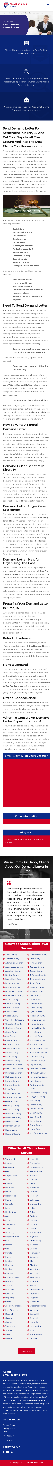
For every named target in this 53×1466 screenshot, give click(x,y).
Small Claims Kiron (16, 13)
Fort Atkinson (11, 1310)
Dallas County (11, 1052)
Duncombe (35, 1204)
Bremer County (12, 987)
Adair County (11, 955)
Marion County (37, 1024)
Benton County (12, 975)
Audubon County (13, 971)
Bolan (8, 1192)
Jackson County (37, 967)
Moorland (34, 1187)
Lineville (33, 1249)
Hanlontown (11, 1212)
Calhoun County (12, 1003)
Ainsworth (34, 1302)
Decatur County (12, 1060)
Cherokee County (13, 1024)
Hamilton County (13, 1113)
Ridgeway (9, 1297)
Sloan (7, 1228)
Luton (8, 1257)
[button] (23, 934)
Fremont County (13, 1097)
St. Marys (34, 1310)
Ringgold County (37, 1096)
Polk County (35, 1081)
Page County (36, 1065)
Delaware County (13, 1065)
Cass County (11, 1012)
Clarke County (11, 1032)
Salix (7, 1240)
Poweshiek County (38, 1092)
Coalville (34, 1220)
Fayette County (12, 1085)
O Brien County (37, 1056)
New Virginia (35, 1326)
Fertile (8, 1220)
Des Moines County (14, 1069)
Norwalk (34, 1322)
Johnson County (37, 979)
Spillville (9, 1293)
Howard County (12, 1134)
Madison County (37, 1016)
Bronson (9, 1281)
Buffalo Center (37, 1167)
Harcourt (34, 1196)
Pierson (8, 1245)
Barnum (34, 1192)
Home (5, 13)
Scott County (36, 1105)
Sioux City (9, 1232)
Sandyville (34, 1318)
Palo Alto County (37, 1069)
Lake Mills (34, 1159)
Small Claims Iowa (35, 1463)
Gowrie (33, 1228)
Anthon (8, 1285)
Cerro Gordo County (14, 1020)
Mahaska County (37, 1020)
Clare (32, 1183)
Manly (8, 1200)
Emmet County (12, 1081)
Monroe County (37, 1044)
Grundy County (12, 1105)
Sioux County (36, 1113)
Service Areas (9, 1425)
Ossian (8, 1302)
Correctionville (12, 1277)
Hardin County (12, 1122)
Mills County (35, 1032)
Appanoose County (14, 967)
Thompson (10, 1326)
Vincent (33, 1179)
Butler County (11, 999)
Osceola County (37, 1060)
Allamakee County (14, 963)
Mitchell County (37, 1036)
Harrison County (12, 1126)
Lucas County (36, 1007)
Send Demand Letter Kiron (34, 13)
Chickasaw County (13, 1028)
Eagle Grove (11, 1175)
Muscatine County (38, 1052)
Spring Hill (34, 1314)
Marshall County (37, 1028)
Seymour (34, 1236)
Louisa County (36, 1003)
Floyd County (11, 1089)
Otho (32, 1212)
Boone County (12, 983)
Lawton (8, 1261)
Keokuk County (37, 987)
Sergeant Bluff (12, 1236)
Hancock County (13, 1117)
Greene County (12, 1101)
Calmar (8, 1322)
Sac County (35, 1100)
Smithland (10, 1224)
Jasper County (36, 971)
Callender (34, 1200)
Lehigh (33, 1208)
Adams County (12, 959)
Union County (36, 1129)
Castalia (8, 1318)
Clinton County (12, 1044)
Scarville (9, 1330)
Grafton (8, 1216)
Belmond (9, 1187)
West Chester (36, 1269)
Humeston (35, 1253)
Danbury (9, 1269)
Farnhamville (36, 1171)
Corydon (34, 1257)
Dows (8, 1179)
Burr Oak (9, 1289)
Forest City (35, 1163)
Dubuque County (13, 1077)
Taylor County (36, 1125)
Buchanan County (13, 991)
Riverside (34, 1281)
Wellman (34, 1273)
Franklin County (12, 1093)
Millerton (34, 1245)
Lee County (35, 995)
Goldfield (9, 1167)
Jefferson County (38, 975)
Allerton (33, 1265)
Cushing (9, 1273)
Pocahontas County (39, 1077)
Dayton (33, 1224)
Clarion (8, 1183)
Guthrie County (12, 1109)
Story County (36, 1117)
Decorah (9, 1314)
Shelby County (36, 1109)
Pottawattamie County (37, 1087)
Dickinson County (13, 1073)
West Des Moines (38, 1306)
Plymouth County (38, 1073)
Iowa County (36, 963)
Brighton (34, 1297)
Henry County (11, 1130)
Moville (8, 1253)
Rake (7, 1334)
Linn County (35, 999)
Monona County (37, 1040)
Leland (8, 1338)
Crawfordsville (36, 1289)
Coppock (34, 1293)
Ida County (35, 959)
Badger (33, 1216)
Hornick (9, 1265)
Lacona (33, 1338)
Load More (26, 1351)
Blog (5, 1432)
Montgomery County (39, 1048)
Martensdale (36, 1334)
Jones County (36, 983)
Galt (7, 1171)
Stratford (34, 1175)
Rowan (8, 1163)
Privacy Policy (9, 1428)
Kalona (33, 1285)
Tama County (36, 1121)
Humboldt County (38, 955)
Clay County (10, 1036)
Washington (35, 1277)
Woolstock (10, 1159)
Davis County (11, 1056)
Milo (32, 1330)
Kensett (9, 1204)
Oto (7, 1249)
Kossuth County (37, 991)
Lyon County (36, 1012)
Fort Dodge (35, 1232)
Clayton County (12, 1040)
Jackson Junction (13, 1306)
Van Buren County (38, 1133)
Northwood (10, 1196)
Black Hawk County (14, 979)
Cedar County (11, 1016)
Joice (7, 1208)
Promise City (35, 1240)
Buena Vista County (14, 995)
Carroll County (12, 1007)
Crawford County (13, 1048)
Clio (31, 1261)
